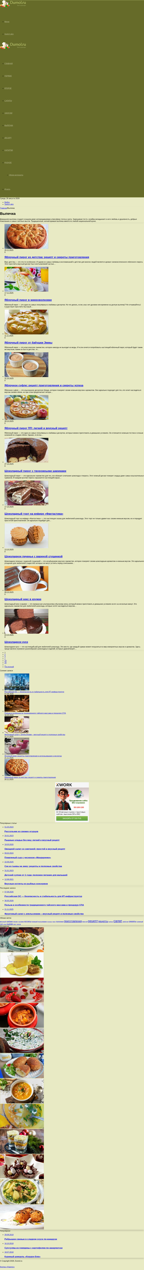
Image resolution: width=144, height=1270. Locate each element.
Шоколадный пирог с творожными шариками (35, 470)
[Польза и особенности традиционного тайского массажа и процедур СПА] (16, 711)
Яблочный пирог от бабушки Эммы (28, 342)
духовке (21, 921)
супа (4, 924)
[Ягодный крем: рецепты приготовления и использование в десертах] (16, 754)
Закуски (8, 113)
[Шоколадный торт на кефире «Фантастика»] (26, 505)
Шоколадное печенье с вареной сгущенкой (33, 556)
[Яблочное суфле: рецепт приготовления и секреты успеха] (26, 376)
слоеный (140, 921)
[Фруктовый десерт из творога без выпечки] (22, 1002)
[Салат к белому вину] (22, 951)
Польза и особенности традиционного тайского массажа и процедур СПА (35, 713)
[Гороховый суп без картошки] (22, 1128)
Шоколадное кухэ (16, 641)
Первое (8, 76)
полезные (60, 921)
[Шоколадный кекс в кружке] (26, 590)
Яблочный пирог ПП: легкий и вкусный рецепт (36, 428)
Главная (3, 208)
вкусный (3, 921)
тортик (19, 924)
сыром (10, 924)
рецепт (93, 921)
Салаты (8, 101)
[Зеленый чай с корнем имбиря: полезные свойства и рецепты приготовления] (22, 977)
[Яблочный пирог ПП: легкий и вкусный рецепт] (26, 419)
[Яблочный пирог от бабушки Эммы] (26, 334)
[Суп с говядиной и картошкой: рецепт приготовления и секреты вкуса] (22, 1204)
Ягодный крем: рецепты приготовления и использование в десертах (33, 756)
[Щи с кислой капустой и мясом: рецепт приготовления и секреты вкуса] (22, 1103)
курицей (35, 921)
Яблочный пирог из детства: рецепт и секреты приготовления (46, 257)
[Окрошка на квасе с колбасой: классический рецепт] (22, 1052)
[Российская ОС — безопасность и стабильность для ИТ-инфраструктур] (16, 690)
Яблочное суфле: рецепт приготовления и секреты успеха (43, 385)
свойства (125, 921)
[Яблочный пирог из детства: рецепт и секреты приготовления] (26, 248)
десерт (15, 921)
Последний (9, 667)
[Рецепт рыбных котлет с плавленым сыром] (22, 1077)
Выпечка (8, 125)
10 (5, 661)
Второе (7, 88)
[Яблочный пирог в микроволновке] (26, 291)
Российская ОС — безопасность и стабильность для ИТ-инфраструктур (34, 692)
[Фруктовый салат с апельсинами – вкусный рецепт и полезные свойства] (16, 733)
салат (118, 921)
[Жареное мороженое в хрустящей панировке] (22, 1229)
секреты (132, 921)
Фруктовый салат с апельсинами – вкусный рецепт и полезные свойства (34, 735)
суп (1, 924)
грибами (9, 921)
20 (5, 663)
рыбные (111, 921)
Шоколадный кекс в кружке (22, 599)
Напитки (8, 150)
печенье (49, 921)
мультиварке (42, 921)
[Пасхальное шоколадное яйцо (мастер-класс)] (22, 1178)
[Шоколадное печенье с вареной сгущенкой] (26, 548)
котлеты (27, 921)
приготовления (73, 921)
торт (14, 924)
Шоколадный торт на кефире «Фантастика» (33, 513)
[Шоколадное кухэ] (26, 633)
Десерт (7, 138)
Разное (8, 163)
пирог (54, 921)
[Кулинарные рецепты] (13, 7)
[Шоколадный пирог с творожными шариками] (26, 462)
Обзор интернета (16, 175)
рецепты (103, 921)
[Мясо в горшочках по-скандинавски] (22, 1027)
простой (85, 921)
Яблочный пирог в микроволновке (28, 299)
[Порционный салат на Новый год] (22, 1153)
